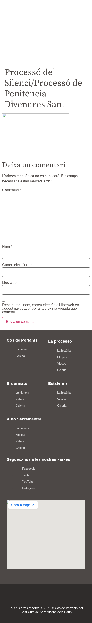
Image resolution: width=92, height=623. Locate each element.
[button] (46, 39)
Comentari (11, 190)
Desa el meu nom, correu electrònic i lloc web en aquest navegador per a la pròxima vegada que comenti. (40, 308)
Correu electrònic (17, 265)
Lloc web (9, 283)
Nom (7, 247)
